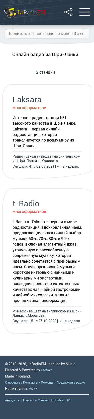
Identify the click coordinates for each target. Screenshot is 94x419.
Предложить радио (70, 382)
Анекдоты (12, 400)
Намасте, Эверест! (37, 400)
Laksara (27, 99)
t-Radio (26, 203)
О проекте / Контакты (21, 382)
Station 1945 (63, 400)
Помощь (47, 382)
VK (31, 389)
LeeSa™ (46, 370)
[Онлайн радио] (24, 18)
